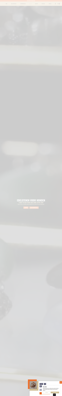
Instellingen (46, 392)
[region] (51, 389)
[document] (31, 198)
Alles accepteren (55, 392)
